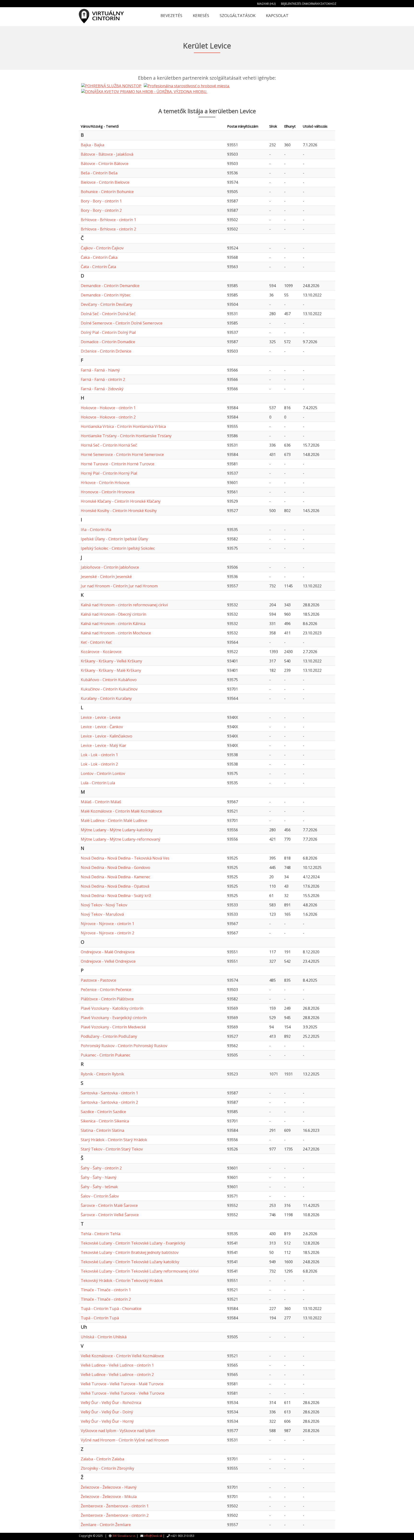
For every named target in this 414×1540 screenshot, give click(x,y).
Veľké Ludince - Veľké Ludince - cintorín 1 (117, 1365)
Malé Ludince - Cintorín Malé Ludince (114, 820)
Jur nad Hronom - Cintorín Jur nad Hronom (119, 586)
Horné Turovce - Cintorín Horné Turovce (117, 463)
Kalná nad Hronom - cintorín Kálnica (113, 623)
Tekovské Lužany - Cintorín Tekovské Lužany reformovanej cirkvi (139, 1271)
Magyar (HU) (266, 4)
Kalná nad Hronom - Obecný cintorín (113, 614)
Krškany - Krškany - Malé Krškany (111, 670)
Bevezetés (171, 15)
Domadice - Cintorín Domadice (108, 341)
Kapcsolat (277, 15)
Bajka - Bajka (92, 145)
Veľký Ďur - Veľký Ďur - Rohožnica (111, 1402)
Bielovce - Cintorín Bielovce (105, 182)
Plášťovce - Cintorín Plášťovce (107, 999)
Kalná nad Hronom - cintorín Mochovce (116, 633)
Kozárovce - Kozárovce (101, 651)
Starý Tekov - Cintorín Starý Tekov (112, 1149)
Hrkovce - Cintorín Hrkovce (105, 482)
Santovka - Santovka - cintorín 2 (109, 1102)
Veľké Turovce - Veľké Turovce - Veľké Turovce (122, 1393)
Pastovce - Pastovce (98, 980)
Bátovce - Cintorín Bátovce (104, 163)
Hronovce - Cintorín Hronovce (108, 492)
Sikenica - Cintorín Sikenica (105, 1121)
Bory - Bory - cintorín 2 (101, 210)
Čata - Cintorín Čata (98, 266)
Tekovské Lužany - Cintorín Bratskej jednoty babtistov (129, 1252)
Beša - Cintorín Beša (99, 173)
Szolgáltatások (237, 15)
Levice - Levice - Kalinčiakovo (106, 736)
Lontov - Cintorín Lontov (103, 773)
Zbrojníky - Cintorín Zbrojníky (107, 1468)
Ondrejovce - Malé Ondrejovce (108, 952)
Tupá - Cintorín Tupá (100, 1318)
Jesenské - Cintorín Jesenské (106, 576)
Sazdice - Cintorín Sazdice (103, 1111)
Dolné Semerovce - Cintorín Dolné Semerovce (121, 323)
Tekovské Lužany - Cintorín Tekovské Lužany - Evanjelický (133, 1243)
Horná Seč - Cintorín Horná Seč (109, 445)
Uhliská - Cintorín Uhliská (103, 1336)
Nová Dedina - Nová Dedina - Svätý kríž (116, 895)
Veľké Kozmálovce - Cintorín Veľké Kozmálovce (122, 1355)
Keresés (201, 15)
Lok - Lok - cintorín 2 (99, 764)
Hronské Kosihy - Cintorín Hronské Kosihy (119, 510)
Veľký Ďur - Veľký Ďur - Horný (107, 1421)
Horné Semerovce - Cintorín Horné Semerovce (122, 454)
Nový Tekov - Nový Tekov (104, 905)
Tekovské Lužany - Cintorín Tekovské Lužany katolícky (130, 1261)
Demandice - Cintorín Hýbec (106, 295)
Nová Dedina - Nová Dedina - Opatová (115, 886)
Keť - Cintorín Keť (96, 642)
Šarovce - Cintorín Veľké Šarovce (110, 1214)
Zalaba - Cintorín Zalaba (102, 1459)
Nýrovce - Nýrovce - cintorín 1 (107, 923)
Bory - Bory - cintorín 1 (101, 201)
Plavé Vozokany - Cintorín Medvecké (113, 1027)
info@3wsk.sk (153, 1536)
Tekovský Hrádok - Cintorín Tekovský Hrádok (122, 1280)
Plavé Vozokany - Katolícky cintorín (112, 1008)
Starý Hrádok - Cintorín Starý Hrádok (114, 1139)
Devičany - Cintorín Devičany (106, 304)
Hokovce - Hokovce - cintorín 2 (108, 417)
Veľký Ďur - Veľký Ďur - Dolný (107, 1412)
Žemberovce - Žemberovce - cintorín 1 (115, 1506)
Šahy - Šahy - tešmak (99, 1186)
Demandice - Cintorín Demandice (110, 285)
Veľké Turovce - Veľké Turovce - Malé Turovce (122, 1384)
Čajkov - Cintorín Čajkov (102, 248)
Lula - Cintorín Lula (98, 782)
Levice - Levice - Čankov (102, 726)
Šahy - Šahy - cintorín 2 (101, 1168)
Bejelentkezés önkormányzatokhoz (308, 4)
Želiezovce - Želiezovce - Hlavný (109, 1487)
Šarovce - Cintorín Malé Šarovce (109, 1205)
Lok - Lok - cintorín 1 (99, 754)
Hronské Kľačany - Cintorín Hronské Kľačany (121, 501)
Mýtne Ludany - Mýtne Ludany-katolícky (117, 829)
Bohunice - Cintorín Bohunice (107, 191)
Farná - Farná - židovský (102, 388)
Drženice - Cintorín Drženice (106, 351)
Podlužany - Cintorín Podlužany (109, 1036)
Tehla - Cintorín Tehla (100, 1233)
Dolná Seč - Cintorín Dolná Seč (108, 313)
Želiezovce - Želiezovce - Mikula (109, 1496)
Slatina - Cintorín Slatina (102, 1130)
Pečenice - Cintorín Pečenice (106, 989)
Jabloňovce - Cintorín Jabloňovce (110, 567)
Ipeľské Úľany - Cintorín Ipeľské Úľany (114, 539)
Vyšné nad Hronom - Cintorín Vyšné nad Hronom (125, 1440)
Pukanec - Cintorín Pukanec (105, 1055)
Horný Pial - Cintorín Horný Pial (109, 473)
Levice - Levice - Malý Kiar (103, 745)
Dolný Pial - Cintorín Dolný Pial (108, 332)
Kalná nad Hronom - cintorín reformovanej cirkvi (124, 605)
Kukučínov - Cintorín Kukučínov (109, 689)
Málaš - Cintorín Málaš (101, 801)
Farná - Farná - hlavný (100, 370)
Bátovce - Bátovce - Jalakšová (107, 154)
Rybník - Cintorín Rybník (102, 1074)
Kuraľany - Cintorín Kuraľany (106, 698)
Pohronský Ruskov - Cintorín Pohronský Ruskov (124, 1045)
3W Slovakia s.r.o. (124, 1536)
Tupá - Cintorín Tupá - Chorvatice (111, 1308)
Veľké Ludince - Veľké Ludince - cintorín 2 (117, 1374)
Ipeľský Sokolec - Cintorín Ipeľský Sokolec (118, 548)
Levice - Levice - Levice (101, 717)
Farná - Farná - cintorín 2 (103, 379)
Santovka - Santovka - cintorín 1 (109, 1093)
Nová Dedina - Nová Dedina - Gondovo (115, 867)
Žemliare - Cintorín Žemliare (106, 1524)
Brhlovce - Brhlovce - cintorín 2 (108, 229)
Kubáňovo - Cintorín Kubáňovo (109, 679)
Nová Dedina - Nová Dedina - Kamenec (115, 876)
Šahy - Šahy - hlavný (98, 1177)
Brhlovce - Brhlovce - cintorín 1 (108, 219)
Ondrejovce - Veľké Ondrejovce (108, 961)
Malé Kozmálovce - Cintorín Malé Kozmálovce (121, 811)
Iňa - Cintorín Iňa (96, 529)
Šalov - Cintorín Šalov (100, 1196)
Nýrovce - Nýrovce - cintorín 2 (107, 933)
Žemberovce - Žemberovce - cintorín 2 (115, 1515)
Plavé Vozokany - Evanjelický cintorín (114, 1017)
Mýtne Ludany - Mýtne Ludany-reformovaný (120, 839)
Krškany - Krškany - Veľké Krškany (111, 661)
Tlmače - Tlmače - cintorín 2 (106, 1299)
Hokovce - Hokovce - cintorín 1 (108, 407)
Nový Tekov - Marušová (102, 914)
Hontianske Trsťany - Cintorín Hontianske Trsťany (126, 435)
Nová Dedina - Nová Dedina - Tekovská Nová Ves (125, 858)
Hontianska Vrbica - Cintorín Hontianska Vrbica (123, 426)
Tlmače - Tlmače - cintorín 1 (106, 1289)
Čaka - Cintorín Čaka (99, 257)
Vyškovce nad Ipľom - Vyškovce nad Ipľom (118, 1430)
